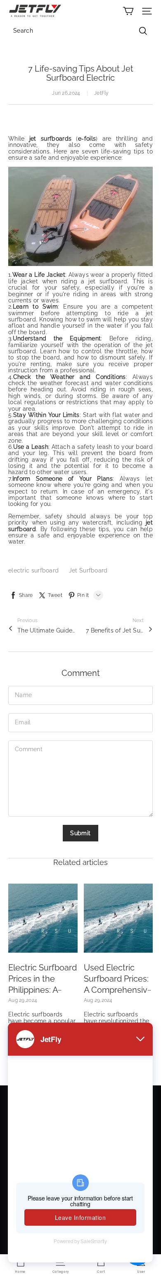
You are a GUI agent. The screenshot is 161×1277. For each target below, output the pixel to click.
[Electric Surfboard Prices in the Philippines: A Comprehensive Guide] (43, 918)
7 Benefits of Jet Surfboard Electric (115, 630)
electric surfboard (34, 570)
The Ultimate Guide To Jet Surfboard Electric (46, 630)
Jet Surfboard (88, 570)
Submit (80, 833)
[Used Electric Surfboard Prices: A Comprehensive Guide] (118, 918)
